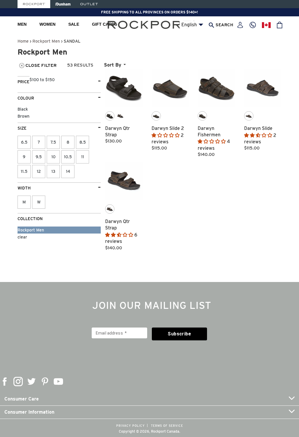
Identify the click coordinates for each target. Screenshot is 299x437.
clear (22, 237)
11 (82, 156)
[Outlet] (89, 4)
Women (47, 24)
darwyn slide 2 (168, 128)
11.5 (24, 171)
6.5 (24, 142)
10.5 (68, 156)
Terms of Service (167, 425)
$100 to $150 (42, 79)
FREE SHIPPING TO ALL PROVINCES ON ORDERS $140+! (149, 12)
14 (68, 171)
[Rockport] (34, 4)
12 (39, 171)
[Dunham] (63, 4)
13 (53, 171)
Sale (73, 24)
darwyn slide (258, 128)
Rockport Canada (165, 431)
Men (22, 24)
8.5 (82, 142)
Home (23, 41)
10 (53, 156)
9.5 (39, 156)
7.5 (53, 142)
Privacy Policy (130, 425)
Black (23, 109)
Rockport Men (46, 41)
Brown (23, 116)
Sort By (112, 65)
